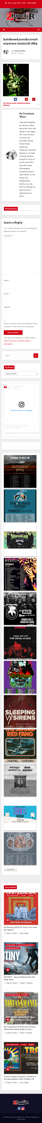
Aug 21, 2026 (11, 933)
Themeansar (21, 1119)
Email (7, 294)
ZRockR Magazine (12, 433)
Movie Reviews (11, 945)
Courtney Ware (19, 51)
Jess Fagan (24, 933)
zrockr (23, 433)
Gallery (23, 895)
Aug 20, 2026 (11, 983)
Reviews (31, 895)
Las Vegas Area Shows (13, 994)
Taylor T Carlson (26, 983)
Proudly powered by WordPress (14, 1117)
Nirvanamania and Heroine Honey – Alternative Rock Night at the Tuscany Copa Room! (20, 1029)
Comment (8, 236)
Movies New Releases (13, 948)
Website (7, 307)
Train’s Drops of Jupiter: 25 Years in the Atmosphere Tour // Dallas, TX (20, 1077)
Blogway (34, 1117)
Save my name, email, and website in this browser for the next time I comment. (20, 325)
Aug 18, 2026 (11, 1033)
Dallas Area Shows (12, 895)
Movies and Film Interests (26, 945)
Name (7, 280)
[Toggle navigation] (38, 29)
